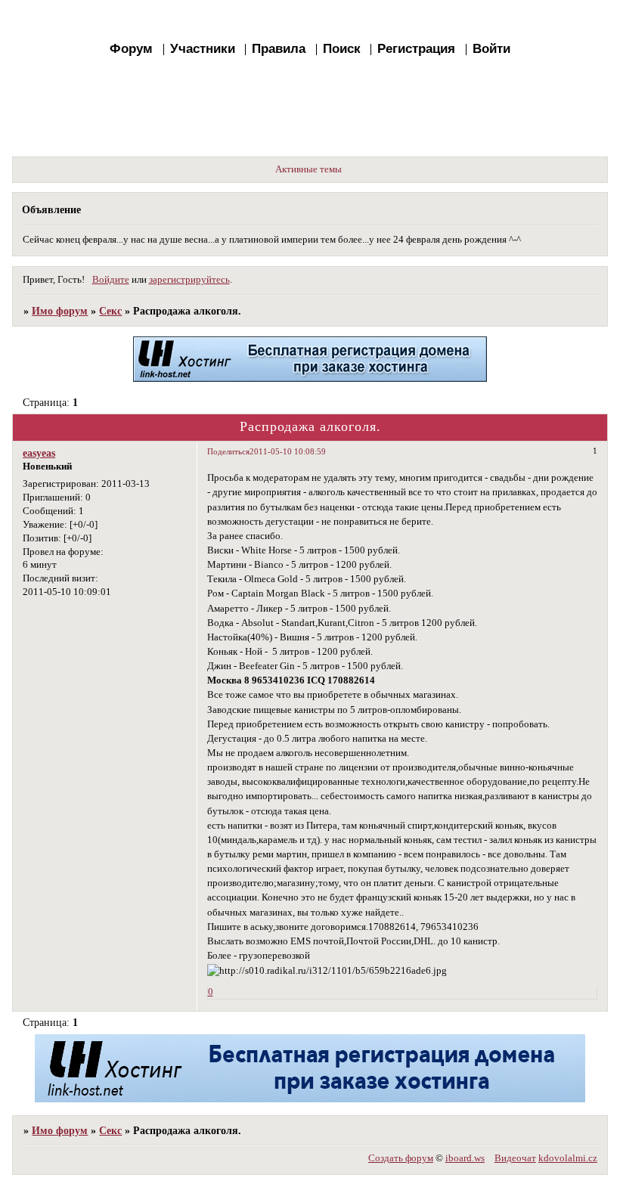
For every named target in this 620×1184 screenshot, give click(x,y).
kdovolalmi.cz (567, 1158)
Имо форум (60, 311)
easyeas (39, 453)
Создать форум (400, 1158)
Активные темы (308, 169)
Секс (110, 311)
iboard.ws (465, 1158)
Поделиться (228, 451)
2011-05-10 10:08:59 (288, 451)
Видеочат (515, 1158)
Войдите (110, 279)
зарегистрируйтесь (189, 279)
